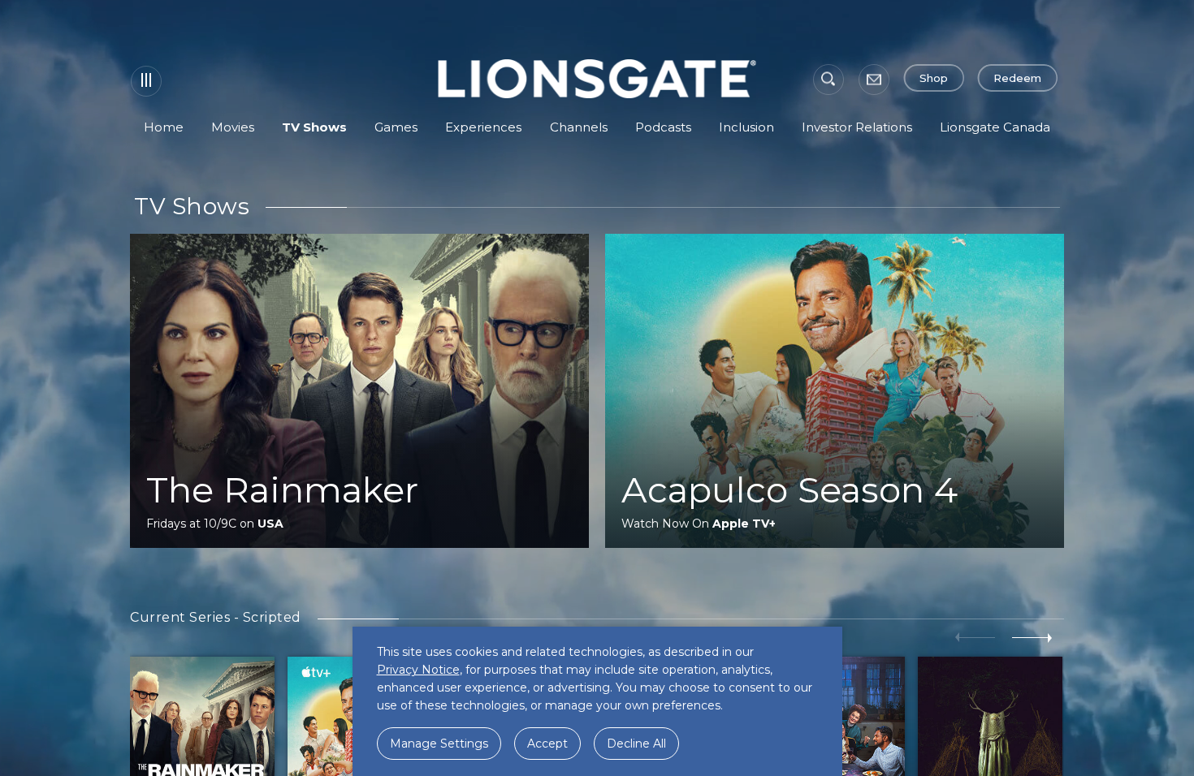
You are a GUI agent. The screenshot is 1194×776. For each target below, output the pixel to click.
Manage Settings (439, 743)
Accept (547, 743)
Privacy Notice (418, 669)
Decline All (636, 743)
